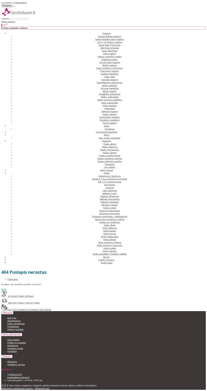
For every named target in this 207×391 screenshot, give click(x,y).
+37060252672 (19, 2)
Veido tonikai (109, 248)
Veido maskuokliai (109, 236)
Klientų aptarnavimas (11, 334)
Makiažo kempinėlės (110, 199)
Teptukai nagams (109, 79)
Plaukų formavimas (109, 149)
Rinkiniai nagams (109, 59)
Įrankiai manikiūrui (109, 73)
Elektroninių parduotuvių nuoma (17, 388)
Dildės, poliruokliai (110, 97)
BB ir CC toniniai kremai (109, 181)
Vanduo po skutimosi (109, 222)
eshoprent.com (42, 388)
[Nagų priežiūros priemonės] (18, 15)
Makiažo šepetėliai (109, 202)
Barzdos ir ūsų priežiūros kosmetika (109, 179)
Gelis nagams (109, 53)
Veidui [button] (106, 173)
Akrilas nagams (109, 65)
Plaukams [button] (106, 141)
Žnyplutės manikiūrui (110, 120)
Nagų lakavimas (109, 50)
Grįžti (3, 289)
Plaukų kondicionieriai (109, 155)
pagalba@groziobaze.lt (18, 377)
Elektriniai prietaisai (109, 47)
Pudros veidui (109, 207)
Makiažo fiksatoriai (109, 196)
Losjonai (109, 187)
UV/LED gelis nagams (109, 62)
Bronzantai (109, 184)
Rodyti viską (106, 262)
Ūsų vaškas (109, 167)
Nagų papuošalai (109, 102)
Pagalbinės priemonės (109, 94)
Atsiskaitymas (14, 320)
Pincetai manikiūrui (109, 88)
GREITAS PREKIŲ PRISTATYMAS (23, 302)
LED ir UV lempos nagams (109, 42)
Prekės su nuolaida (16, 342)
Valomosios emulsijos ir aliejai (109, 219)
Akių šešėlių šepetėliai (109, 138)
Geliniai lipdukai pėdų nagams (109, 39)
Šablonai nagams (109, 111)
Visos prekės (13, 339)
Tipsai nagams (109, 122)
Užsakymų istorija (16, 364)
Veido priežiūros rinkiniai (109, 242)
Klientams (6, 356)
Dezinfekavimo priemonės (109, 82)
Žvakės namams (106, 259)
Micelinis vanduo (110, 204)
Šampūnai (109, 164)
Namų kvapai (106, 170)
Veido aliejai (109, 225)
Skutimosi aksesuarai (109, 210)
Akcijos (106, 257)
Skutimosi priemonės (109, 213)
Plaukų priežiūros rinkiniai (109, 158)
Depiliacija (110, 129)
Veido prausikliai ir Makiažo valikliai (110, 254)
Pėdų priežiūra (110, 105)
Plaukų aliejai (109, 144)
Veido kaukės (109, 230)
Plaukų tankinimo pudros (109, 161)
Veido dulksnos (109, 228)
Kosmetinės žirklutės (109, 117)
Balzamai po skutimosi (109, 176)
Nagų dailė (109, 76)
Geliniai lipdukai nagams (109, 36)
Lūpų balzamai (109, 190)
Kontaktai (12, 351)
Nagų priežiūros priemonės (109, 68)
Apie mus (11, 317)
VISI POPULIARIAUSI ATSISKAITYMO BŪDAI (29, 309)
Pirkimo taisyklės (15, 329)
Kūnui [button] (106, 126)
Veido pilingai (109, 239)
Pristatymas (13, 326)
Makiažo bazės (109, 193)
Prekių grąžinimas (16, 323)
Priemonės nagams (109, 71)
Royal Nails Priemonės (109, 45)
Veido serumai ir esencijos (109, 245)
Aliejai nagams (109, 91)
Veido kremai (109, 233)
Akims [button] (107, 134)
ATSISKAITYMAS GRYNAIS (20, 296)
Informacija (7, 313)
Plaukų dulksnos (110, 146)
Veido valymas (110, 251)
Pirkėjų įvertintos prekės (110, 56)
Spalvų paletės (109, 114)
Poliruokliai (109, 108)
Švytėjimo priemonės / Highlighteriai (109, 216)
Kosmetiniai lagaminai (106, 132)
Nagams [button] (106, 33)
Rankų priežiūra (109, 85)
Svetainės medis (15, 348)
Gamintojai (12, 345)
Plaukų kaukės (110, 152)
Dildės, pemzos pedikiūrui (109, 99)
